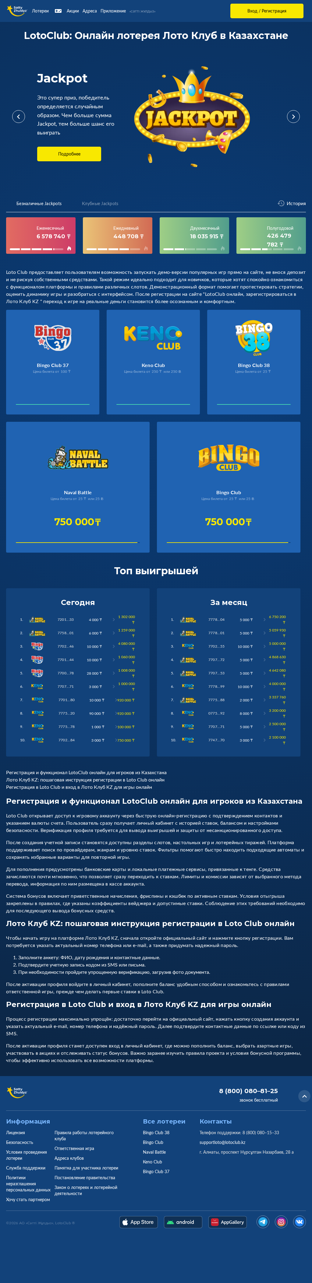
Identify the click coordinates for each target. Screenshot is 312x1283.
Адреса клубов (69, 1158)
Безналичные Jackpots (39, 203)
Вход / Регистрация (266, 11)
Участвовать (31, 406)
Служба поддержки (25, 1168)
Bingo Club (153, 1142)
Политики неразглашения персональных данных (28, 1184)
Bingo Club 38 (156, 1132)
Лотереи (40, 11)
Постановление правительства (85, 1177)
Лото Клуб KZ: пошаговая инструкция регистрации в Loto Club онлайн (85, 779)
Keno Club (152, 1162)
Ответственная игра (74, 1148)
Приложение (113, 11)
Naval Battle (154, 1152)
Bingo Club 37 (156, 1171)
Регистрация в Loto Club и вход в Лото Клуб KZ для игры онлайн (79, 787)
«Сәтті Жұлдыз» (142, 11)
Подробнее (69, 154)
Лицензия (15, 1132)
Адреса (90, 11)
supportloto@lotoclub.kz (222, 1142)
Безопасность (19, 1142)
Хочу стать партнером (28, 1199)
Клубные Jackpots (100, 203)
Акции (73, 11)
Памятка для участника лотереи (86, 1168)
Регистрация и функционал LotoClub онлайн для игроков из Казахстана (86, 772)
